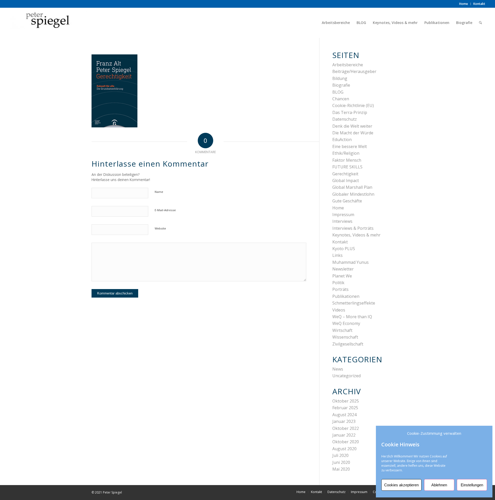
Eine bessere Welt (349, 146)
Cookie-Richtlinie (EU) (353, 105)
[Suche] (480, 22)
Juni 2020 (341, 462)
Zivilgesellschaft (347, 344)
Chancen (340, 99)
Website (160, 228)
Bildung (339, 78)
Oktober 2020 (345, 442)
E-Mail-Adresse (165, 210)
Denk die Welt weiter (352, 126)
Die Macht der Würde (352, 133)
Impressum (343, 214)
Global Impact (345, 180)
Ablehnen (439, 485)
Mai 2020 (341, 469)
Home (338, 208)
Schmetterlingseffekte (353, 303)
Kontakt (340, 242)
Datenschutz (344, 119)
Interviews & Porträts (353, 228)
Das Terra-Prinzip (349, 112)
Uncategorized (346, 376)
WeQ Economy (346, 323)
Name (159, 192)
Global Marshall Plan (352, 187)
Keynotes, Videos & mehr (356, 235)
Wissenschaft (345, 337)
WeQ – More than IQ (352, 316)
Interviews (342, 221)
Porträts (340, 289)
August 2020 (344, 449)
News (337, 369)
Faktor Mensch (346, 160)
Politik (338, 282)
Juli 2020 (340, 455)
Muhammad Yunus (350, 262)
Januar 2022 (344, 435)
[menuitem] (464, 4)
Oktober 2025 (345, 401)
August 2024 (344, 414)
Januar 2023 (344, 421)
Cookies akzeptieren (401, 485)
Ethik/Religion (345, 153)
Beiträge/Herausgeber (354, 71)
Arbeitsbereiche (347, 65)
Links (337, 255)
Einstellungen (472, 485)
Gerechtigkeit (345, 174)
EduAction (342, 139)
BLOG (337, 92)
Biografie (341, 85)
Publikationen (345, 296)
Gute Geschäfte (347, 201)
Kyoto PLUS (343, 248)
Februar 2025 (345, 408)
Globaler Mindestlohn (353, 194)
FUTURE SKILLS (347, 167)
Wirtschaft (342, 330)
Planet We (342, 276)
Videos (338, 310)
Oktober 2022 (345, 428)
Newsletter (343, 269)
